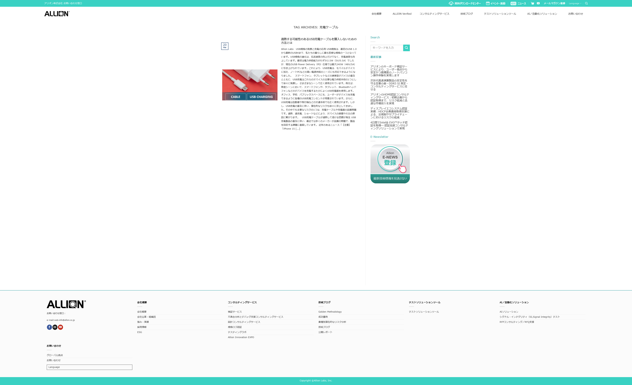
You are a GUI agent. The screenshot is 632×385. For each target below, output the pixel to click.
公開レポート (325, 332)
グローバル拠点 (55, 355)
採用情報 (141, 327)
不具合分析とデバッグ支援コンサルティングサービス (255, 317)
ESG (139, 332)
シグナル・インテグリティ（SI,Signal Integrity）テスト (530, 317)
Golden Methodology (330, 312)
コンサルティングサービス (434, 14)
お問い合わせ (575, 14)
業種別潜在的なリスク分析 (332, 322)
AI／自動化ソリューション (542, 14)
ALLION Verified (402, 14)
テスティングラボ (237, 332)
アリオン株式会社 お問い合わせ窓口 (63, 3)
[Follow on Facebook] (49, 327)
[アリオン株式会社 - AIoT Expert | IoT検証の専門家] (57, 13)
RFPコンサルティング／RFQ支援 (517, 322)
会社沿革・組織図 (146, 317)
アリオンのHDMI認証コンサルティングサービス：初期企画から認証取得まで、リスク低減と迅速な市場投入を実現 (389, 99)
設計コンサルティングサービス (244, 322)
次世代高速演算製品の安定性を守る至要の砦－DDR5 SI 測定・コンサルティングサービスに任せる (389, 85)
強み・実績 (143, 322)
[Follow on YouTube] (538, 3)
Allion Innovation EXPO (241, 337)
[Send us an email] (55, 327)
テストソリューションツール (500, 14)
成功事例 (323, 317)
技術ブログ (467, 14)
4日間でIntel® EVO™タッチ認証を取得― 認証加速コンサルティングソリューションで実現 (389, 126)
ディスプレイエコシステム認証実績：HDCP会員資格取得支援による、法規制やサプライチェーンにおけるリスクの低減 (389, 113)
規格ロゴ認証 (235, 327)
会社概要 (377, 14)
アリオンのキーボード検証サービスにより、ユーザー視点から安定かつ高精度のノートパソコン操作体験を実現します (388, 71)
